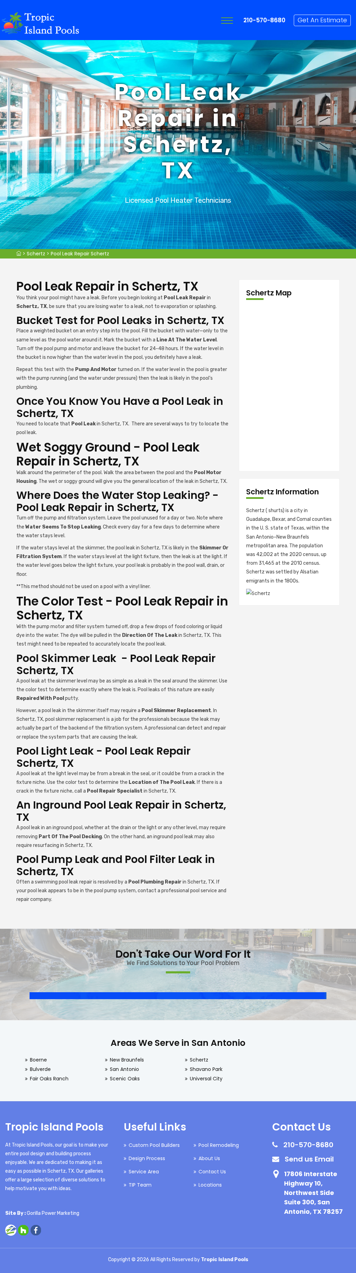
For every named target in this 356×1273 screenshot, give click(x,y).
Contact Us (212, 1171)
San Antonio (124, 1069)
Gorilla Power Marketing (53, 1213)
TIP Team (140, 1184)
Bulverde (40, 1069)
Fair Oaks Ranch (49, 1078)
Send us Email (309, 1159)
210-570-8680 (264, 20)
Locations (210, 1184)
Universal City (206, 1078)
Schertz (36, 253)
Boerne (38, 1059)
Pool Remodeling (219, 1145)
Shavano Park (206, 1069)
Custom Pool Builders (154, 1145)
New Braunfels (127, 1059)
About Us (209, 1158)
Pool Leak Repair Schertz (80, 253)
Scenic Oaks (125, 1078)
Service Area (144, 1171)
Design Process (147, 1158)
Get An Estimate (322, 20)
